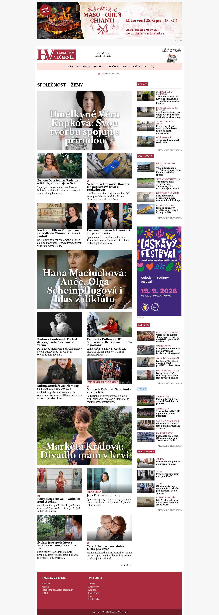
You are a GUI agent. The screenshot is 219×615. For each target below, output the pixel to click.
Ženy (118, 73)
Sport (126, 66)
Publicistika (140, 66)
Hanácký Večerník (56, 55)
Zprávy (69, 66)
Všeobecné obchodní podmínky (57, 589)
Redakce (46, 583)
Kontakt (45, 586)
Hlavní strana (107, 73)
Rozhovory (83, 66)
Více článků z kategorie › (170, 150)
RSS (46, 593)
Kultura (98, 66)
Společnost (112, 66)
